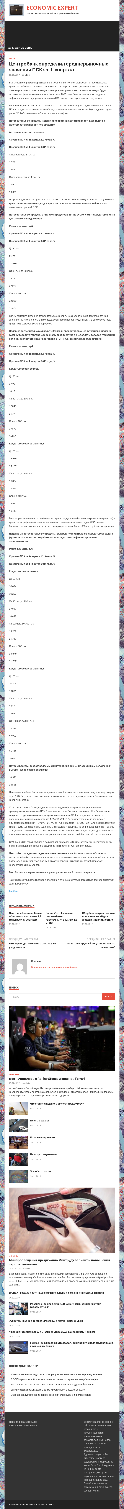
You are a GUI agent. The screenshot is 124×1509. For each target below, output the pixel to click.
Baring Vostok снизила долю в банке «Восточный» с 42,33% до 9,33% (61, 918)
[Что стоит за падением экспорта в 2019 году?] (18, 1114)
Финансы (13, 1256)
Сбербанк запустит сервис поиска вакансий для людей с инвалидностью (98, 916)
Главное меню (22, 47)
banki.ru (13, 891)
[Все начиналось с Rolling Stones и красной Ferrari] (62, 1071)
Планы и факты (39, 1120)
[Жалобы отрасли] (18, 1181)
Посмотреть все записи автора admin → (54, 967)
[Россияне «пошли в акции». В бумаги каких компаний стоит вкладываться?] (18, 1314)
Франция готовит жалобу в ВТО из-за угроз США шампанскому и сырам (52, 1331)
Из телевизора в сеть (43, 1137)
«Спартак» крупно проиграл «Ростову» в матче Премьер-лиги (46, 1320)
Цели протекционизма (43, 1154)
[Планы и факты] (18, 1131)
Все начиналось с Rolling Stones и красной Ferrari (47, 1078)
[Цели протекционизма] (18, 1165)
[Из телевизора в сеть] (18, 1148)
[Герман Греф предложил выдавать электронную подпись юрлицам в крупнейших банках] (18, 1353)
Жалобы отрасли (40, 1171)
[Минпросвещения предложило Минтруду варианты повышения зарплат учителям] (62, 1253)
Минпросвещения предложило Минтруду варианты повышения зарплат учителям (56, 1374)
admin (27, 75)
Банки (12, 59)
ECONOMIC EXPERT (52, 7)
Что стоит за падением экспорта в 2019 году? (57, 1103)
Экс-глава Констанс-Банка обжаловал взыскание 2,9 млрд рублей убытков (25, 916)
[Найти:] (62, 996)
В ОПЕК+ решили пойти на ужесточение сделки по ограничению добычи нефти (56, 1292)
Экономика (15, 1075)
